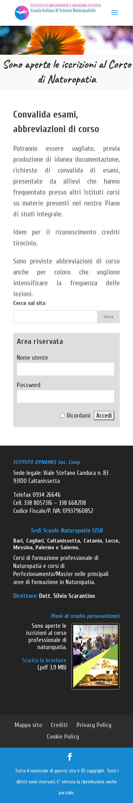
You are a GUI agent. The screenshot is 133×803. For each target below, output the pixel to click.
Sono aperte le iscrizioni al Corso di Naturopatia (66, 71)
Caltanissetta (63, 540)
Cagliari (35, 540)
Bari (18, 540)
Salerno (69, 547)
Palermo (45, 547)
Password (28, 385)
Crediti (59, 725)
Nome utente (32, 357)
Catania (93, 540)
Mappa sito (28, 725)
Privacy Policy (94, 725)
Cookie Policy (63, 736)
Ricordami (78, 415)
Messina (23, 547)
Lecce (112, 540)
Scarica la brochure (44, 660)
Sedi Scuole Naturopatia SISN (67, 530)
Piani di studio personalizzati (85, 616)
